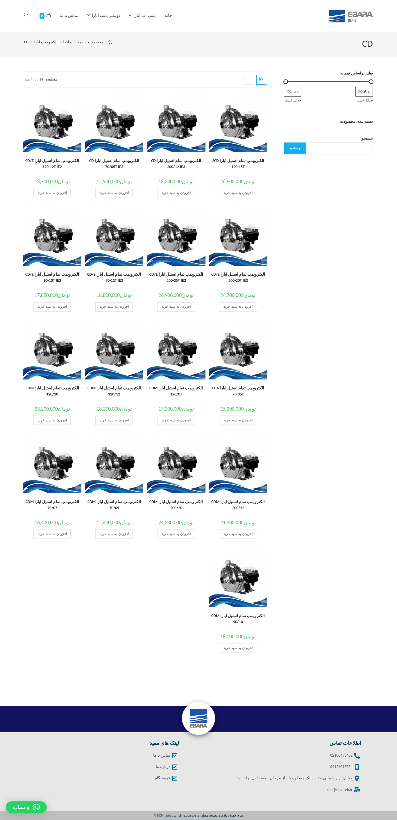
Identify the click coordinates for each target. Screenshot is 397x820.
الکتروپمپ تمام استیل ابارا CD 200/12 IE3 (176, 164)
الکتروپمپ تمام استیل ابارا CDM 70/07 (52, 505)
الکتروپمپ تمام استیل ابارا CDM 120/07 (176, 391)
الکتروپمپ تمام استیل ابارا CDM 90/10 (238, 619)
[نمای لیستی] (248, 80)
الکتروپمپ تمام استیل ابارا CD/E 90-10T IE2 (52, 277)
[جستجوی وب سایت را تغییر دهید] (26, 16)
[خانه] (110, 42)
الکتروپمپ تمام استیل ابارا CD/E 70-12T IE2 (114, 277)
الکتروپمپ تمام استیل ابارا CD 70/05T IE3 (114, 164)
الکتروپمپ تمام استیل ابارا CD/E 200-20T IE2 (238, 277)
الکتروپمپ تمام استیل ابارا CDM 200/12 (238, 505)
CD (26, 42)
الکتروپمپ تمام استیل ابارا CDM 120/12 (114, 391)
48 (34, 79)
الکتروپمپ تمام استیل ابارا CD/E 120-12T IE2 (52, 164)
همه (27, 79)
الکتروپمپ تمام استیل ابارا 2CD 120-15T (238, 164)
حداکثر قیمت (293, 100)
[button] (26, 807)
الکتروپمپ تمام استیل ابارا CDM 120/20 (52, 391)
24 (41, 79)
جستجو (367, 138)
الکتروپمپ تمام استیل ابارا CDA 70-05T (238, 391)
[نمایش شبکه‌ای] (261, 80)
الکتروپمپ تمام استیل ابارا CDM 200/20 (176, 505)
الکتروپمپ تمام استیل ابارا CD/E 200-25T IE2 (176, 277)
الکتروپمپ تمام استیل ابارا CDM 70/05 (114, 505)
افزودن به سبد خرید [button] (238, 193)
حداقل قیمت (365, 100)
